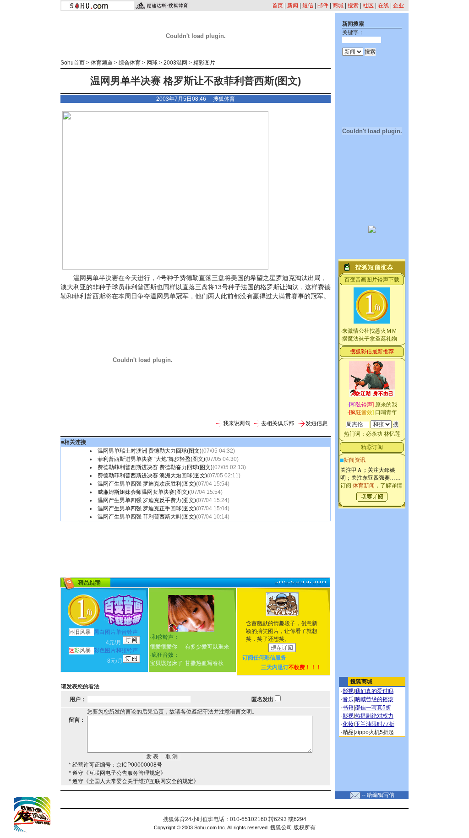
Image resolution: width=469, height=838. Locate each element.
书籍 (348, 707)
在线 (383, 5)
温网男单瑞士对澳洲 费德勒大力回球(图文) (150, 451)
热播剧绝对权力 (374, 716)
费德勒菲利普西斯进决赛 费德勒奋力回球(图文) (155, 467)
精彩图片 (204, 62)
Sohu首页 (72, 62)
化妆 (348, 724)
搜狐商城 (361, 681)
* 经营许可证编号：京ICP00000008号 (115, 765)
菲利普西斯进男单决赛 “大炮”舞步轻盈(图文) (151, 459)
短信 (307, 5)
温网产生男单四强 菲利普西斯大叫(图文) (147, 517)
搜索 (353, 5)
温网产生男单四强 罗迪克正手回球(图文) (147, 508)
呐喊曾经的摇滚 (374, 699)
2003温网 (175, 62)
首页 (277, 5)
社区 (368, 5)
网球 (152, 62)
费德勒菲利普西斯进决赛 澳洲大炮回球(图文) (152, 475)
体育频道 (102, 62)
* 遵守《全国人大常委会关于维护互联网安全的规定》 (134, 781)
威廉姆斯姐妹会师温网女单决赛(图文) (143, 492)
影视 (348, 691)
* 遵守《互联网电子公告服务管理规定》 (117, 773)
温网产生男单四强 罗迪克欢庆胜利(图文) (147, 484)
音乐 (348, 699)
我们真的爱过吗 (374, 691)
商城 (338, 5)
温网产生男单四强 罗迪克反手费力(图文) (147, 500)
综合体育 (130, 62)
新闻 (292, 5)
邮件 (322, 5)
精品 (348, 732)
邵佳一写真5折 (373, 707)
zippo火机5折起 (374, 732)
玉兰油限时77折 (374, 724)
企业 (398, 5)
